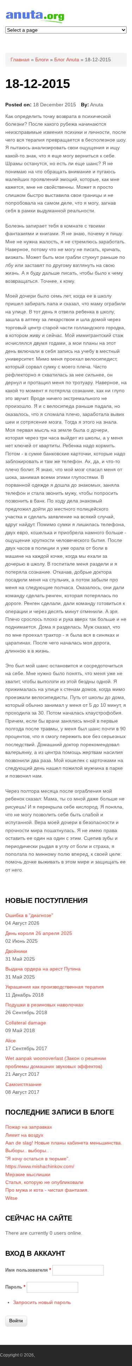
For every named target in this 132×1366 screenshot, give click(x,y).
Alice (10, 1040)
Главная (20, 59)
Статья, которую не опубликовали (44, 1182)
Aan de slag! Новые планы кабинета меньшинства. (63, 1143)
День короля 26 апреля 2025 (38, 933)
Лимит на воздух (24, 1135)
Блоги (42, 59)
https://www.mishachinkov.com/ (39, 1166)
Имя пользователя (28, 1270)
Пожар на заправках (28, 1127)
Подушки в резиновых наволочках (44, 1005)
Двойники (16, 951)
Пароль (15, 1287)
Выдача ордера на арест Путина (43, 969)
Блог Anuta (66, 59)
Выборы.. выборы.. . (28, 1150)
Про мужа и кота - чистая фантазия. (47, 1190)
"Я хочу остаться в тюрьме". (37, 1158)
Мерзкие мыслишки (27, 1174)
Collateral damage (25, 1022)
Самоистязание (23, 1084)
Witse (11, 1198)
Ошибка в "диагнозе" (29, 915)
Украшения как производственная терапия (54, 987)
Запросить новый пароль (42, 1302)
